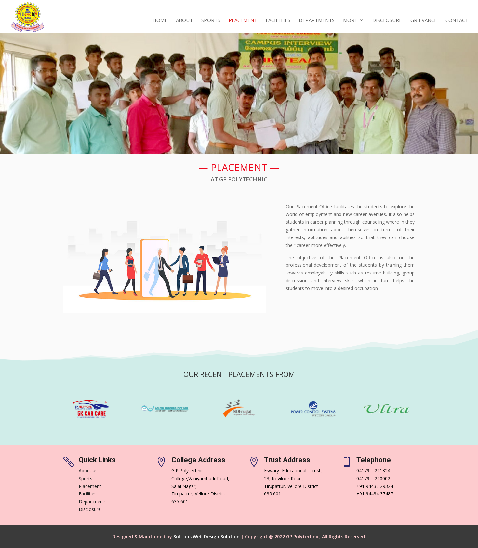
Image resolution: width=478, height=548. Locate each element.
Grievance (423, 20)
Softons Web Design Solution (206, 536)
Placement (243, 20)
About (184, 20)
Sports (210, 20)
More (350, 20)
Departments (317, 20)
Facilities (278, 20)
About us (88, 471)
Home (160, 20)
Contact (456, 20)
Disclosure (387, 20)
